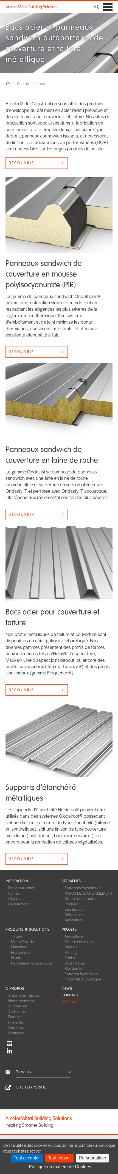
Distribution (74, 909)
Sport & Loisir (75, 963)
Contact (70, 995)
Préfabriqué (21, 952)
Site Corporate (31, 1087)
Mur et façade (22, 941)
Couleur (15, 898)
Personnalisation (21, 887)
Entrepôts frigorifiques (82, 887)
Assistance (17, 1011)
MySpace (70, 1002)
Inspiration (16, 881)
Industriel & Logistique (82, 979)
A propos (14, 988)
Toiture (17, 936)
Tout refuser (59, 1158)
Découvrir (21, 163)
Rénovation (74, 914)
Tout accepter (27, 1158)
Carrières (16, 1027)
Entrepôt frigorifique (81, 973)
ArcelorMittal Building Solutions (31, 6)
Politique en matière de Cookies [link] (60, 1166)
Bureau (70, 946)
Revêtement (18, 903)
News (67, 988)
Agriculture (73, 919)
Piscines (71, 903)
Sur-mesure (17, 1005)
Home (7, 83)
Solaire (17, 957)
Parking (70, 952)
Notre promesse (21, 1000)
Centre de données (80, 898)
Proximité (15, 1022)
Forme (13, 893)
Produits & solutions (27, 929)
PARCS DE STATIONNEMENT (88, 893)
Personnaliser (92, 1158)
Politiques (16, 1032)
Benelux (24, 1071)
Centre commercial (80, 941)
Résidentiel (73, 968)
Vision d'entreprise (23, 995)
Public (69, 957)
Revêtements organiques (31, 963)
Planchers (19, 946)
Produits (23, 83)
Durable (15, 1016)
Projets (69, 929)
